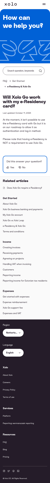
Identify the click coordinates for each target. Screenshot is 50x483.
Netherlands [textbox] (12, 332)
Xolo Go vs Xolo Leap (13, 220)
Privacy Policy (9, 390)
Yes (12, 167)
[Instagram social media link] (4, 471)
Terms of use (8, 397)
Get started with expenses (16, 296)
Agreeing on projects (13, 258)
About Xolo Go (10, 203)
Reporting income (12, 275)
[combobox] (13, 333)
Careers (6, 382)
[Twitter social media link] (9, 471)
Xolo (10, 4)
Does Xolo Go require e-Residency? (24, 188)
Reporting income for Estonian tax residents (25, 280)
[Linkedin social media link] (18, 471)
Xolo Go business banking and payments (23, 209)
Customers (8, 269)
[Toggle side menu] (41, 4)
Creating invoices (11, 247)
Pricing (6, 457)
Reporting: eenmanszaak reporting (18, 423)
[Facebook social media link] (13, 471)
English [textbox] (10, 352)
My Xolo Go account (13, 215)
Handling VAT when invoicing (17, 264)
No (23, 167)
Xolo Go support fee (13, 307)
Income (7, 241)
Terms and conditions (13, 231)
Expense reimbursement (15, 302)
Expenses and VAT (12, 313)
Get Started (10, 198)
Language (8, 345)
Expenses (8, 291)
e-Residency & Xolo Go (14, 226)
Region (6, 325)
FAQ (5, 81)
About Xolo (7, 375)
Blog (5, 449)
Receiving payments (13, 253)
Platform (7, 416)
